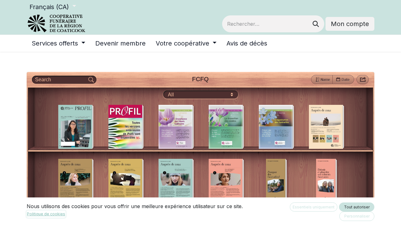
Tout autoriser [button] (357, 207)
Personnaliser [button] (357, 216)
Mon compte (350, 24)
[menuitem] (58, 43)
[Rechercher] (315, 23)
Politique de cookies (46, 214)
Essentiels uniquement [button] (314, 207)
